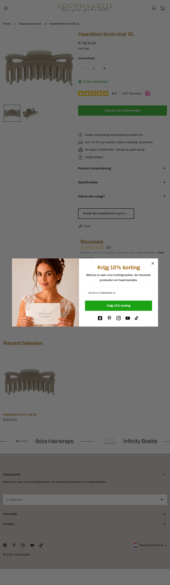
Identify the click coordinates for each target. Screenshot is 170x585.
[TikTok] (137, 318)
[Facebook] (100, 318)
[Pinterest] (109, 318)
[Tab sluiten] (152, 263)
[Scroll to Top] (162, 562)
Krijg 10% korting (118, 305)
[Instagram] (118, 318)
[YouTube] (128, 318)
